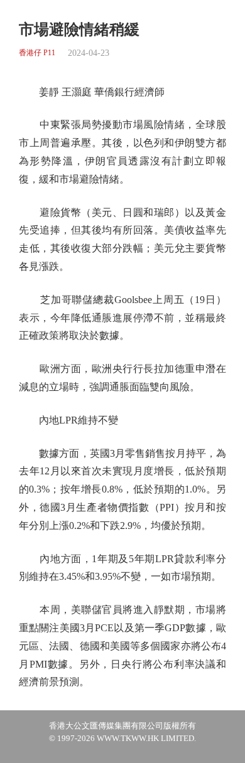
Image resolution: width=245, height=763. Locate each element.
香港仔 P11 (37, 53)
